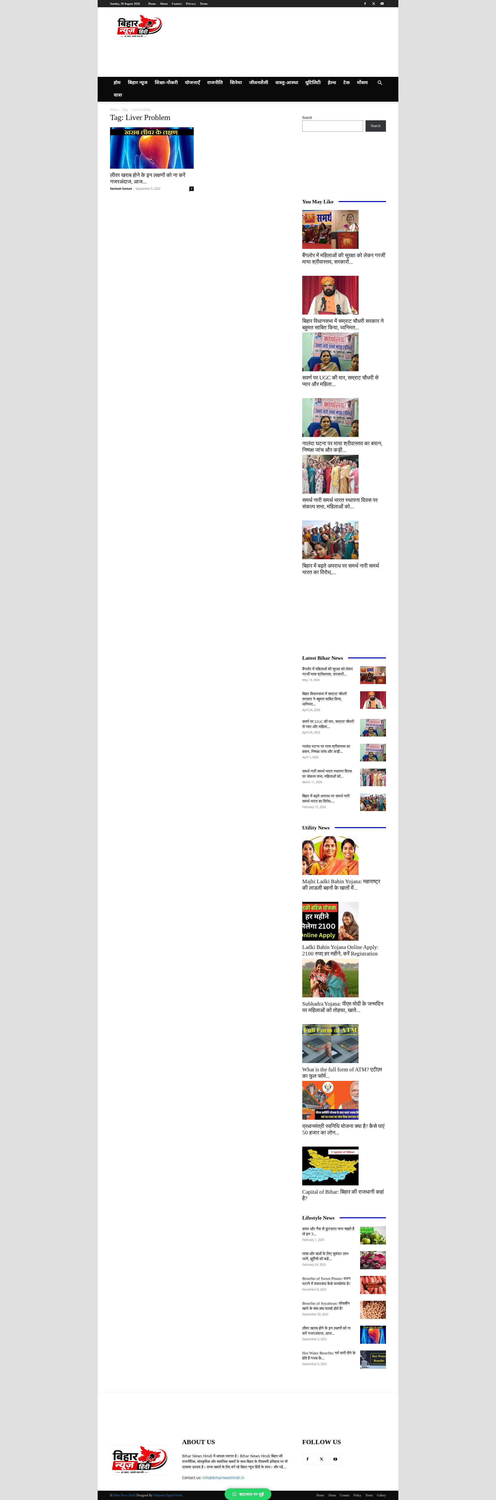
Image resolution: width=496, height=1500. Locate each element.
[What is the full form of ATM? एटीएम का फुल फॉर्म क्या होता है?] (344, 1043)
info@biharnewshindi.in (223, 1477)
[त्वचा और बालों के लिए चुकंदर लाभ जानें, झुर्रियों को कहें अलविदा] (373, 1260)
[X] (373, 3)
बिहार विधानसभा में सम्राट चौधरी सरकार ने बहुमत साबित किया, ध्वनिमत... (343, 324)
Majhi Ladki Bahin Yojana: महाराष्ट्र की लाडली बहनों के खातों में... (341, 884)
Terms (203, 3)
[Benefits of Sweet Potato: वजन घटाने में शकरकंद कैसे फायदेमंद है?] (373, 1285)
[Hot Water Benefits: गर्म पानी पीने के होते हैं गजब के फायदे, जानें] (373, 1359)
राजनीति (215, 83)
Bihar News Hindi (124, 1495)
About (164, 3)
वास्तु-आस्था (286, 83)
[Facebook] (365, 3)
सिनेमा (236, 83)
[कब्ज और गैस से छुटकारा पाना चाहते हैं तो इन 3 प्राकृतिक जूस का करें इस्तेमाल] (373, 1235)
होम (117, 83)
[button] (380, 83)
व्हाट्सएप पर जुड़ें (251, 1494)
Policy (357, 1495)
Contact (177, 3)
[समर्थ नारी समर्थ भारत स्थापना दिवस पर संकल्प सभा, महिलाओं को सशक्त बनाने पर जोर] (344, 474)
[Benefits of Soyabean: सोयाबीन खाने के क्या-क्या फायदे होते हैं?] (373, 1310)
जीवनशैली (258, 83)
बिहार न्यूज (138, 83)
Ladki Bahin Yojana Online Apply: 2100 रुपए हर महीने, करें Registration (340, 950)
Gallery (381, 1495)
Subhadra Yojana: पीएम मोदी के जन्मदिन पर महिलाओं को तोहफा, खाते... (342, 1007)
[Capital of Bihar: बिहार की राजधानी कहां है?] (344, 1166)
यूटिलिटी (313, 83)
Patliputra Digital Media (167, 1495)
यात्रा (118, 95)
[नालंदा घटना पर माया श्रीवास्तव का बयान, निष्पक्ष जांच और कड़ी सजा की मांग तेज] (344, 417)
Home (152, 3)
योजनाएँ (192, 83)
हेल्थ (332, 83)
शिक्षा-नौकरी (166, 83)
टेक (346, 83)
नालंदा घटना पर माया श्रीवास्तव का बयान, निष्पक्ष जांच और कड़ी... (342, 446)
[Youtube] (382, 3)
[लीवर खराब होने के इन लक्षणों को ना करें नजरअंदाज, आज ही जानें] (152, 148)
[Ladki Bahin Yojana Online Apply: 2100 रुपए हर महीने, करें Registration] (344, 921)
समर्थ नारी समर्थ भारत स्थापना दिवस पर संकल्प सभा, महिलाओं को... (340, 503)
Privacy (191, 3)
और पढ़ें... (280, 1466)
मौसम (362, 83)
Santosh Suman (121, 188)
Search (307, 118)
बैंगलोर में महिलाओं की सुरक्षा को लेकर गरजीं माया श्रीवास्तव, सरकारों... (343, 258)
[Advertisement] (210, 56)
